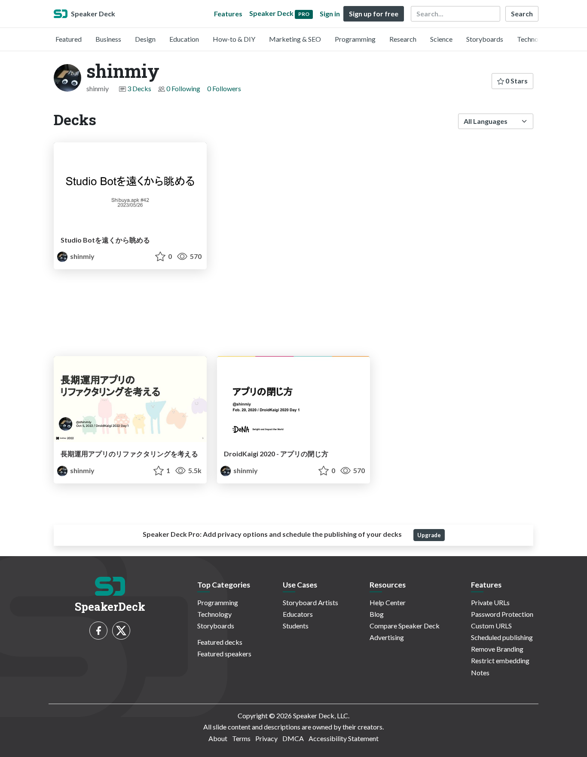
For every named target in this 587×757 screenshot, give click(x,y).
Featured (68, 39)
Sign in (330, 13)
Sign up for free (373, 13)
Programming (355, 39)
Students (296, 626)
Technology (534, 39)
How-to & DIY (234, 39)
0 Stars (516, 81)
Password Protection (502, 614)
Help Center (388, 602)
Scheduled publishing (502, 637)
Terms (241, 738)
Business (108, 39)
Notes (480, 672)
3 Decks (139, 88)
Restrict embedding (500, 660)
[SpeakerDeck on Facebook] (98, 631)
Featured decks (219, 642)
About (217, 738)
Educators (298, 614)
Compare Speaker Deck (405, 626)
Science (441, 39)
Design (145, 39)
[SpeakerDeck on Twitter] (121, 631)
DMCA (293, 738)
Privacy (266, 738)
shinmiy (82, 256)
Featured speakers (224, 653)
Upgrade (429, 535)
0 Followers (224, 88)
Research (402, 39)
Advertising (387, 637)
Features (228, 13)
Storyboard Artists (310, 602)
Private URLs (490, 602)
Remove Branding (497, 649)
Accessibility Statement (344, 738)
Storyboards (484, 39)
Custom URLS (491, 626)
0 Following (183, 88)
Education (184, 39)
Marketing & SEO (295, 39)
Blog (377, 614)
